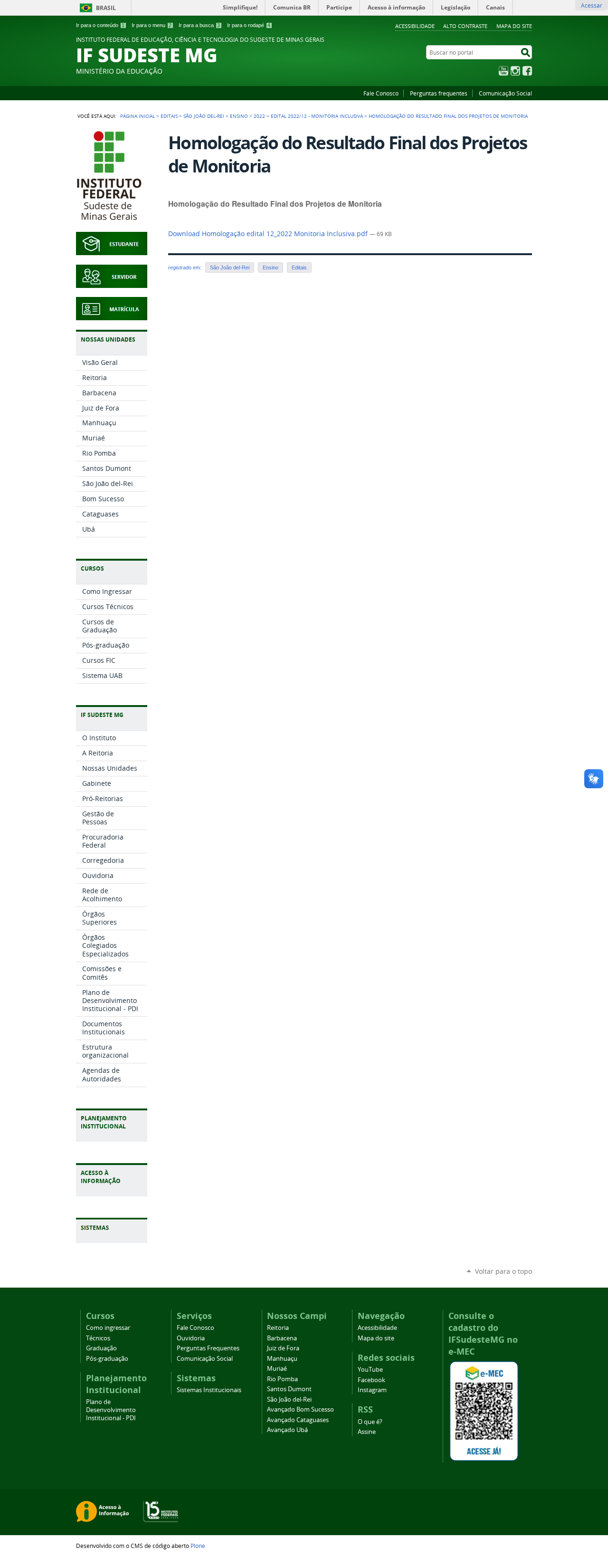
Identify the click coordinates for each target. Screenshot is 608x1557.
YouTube (503, 71)
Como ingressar (108, 1328)
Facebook (527, 71)
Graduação (101, 1348)
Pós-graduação (107, 1359)
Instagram (515, 71)
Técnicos (98, 1338)
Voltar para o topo (503, 1271)
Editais (169, 116)
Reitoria (278, 1328)
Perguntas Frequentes (208, 1348)
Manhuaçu (282, 1359)
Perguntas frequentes (438, 93)
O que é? (370, 1422)
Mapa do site (514, 25)
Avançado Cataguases (298, 1420)
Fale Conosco (381, 93)
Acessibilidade (415, 25)
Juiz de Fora (283, 1348)
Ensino (239, 116)
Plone (197, 1545)
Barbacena (282, 1338)
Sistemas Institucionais (209, 1390)
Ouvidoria (191, 1338)
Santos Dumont (289, 1389)
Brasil (106, 8)
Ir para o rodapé (248, 25)
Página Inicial (137, 116)
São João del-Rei (203, 116)
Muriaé (277, 1369)
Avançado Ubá (287, 1430)
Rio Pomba (282, 1379)
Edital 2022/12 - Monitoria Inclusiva (317, 116)
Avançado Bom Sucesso (300, 1409)
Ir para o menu (151, 25)
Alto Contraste (465, 25)
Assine (367, 1432)
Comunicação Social (505, 93)
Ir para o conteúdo (100, 25)
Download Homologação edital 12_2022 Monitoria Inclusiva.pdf (269, 233)
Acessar (591, 5)
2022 (259, 116)
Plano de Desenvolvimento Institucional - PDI (111, 1410)
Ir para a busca (199, 25)
